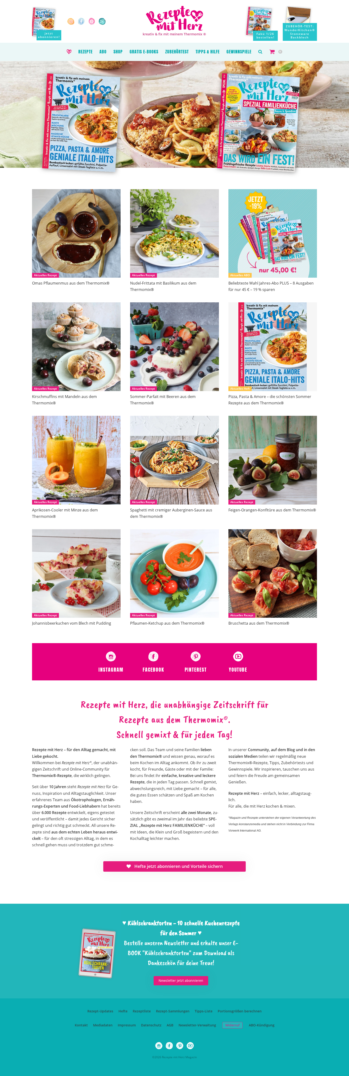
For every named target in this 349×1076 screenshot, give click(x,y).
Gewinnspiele (238, 52)
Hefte (122, 1011)
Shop (118, 52)
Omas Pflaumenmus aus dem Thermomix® (70, 283)
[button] (260, 51)
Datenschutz (151, 1025)
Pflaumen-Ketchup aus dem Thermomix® (167, 623)
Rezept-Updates (100, 1011)
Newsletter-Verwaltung (197, 1025)
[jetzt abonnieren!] (46, 21)
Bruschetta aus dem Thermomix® (258, 623)
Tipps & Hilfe (208, 52)
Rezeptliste (142, 1011)
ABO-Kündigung (261, 1025)
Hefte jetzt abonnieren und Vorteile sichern (178, 866)
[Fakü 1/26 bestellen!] (262, 23)
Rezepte (85, 52)
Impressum (127, 1025)
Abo (103, 52)
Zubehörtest (177, 52)
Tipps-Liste (203, 1011)
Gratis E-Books (144, 52)
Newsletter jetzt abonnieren (181, 980)
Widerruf (232, 1025)
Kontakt (81, 1025)
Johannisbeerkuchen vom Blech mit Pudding (71, 623)
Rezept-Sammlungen (172, 1011)
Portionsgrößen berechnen (240, 1011)
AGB (170, 1025)
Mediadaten (103, 1025)
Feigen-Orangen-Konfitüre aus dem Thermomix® (272, 510)
